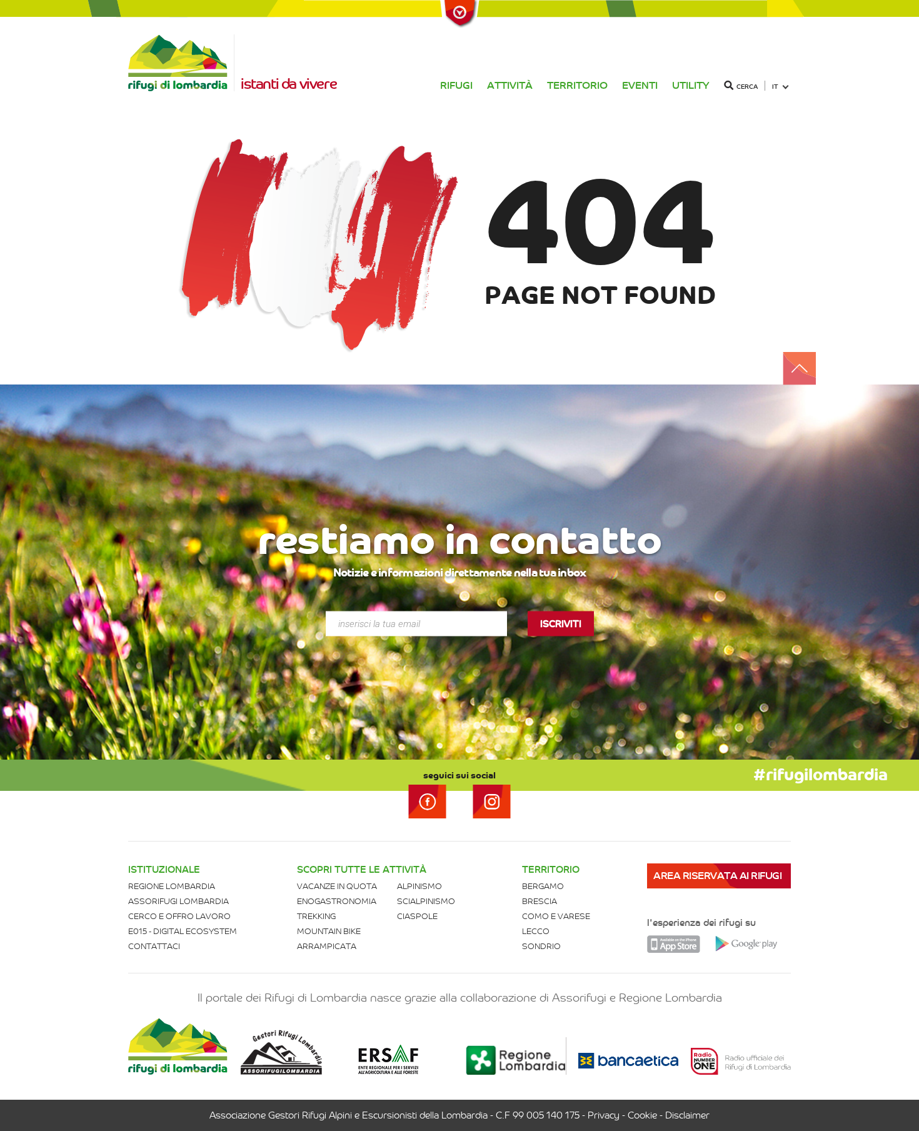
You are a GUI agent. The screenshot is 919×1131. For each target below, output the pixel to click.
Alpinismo (419, 886)
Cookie (642, 1115)
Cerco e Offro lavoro (179, 916)
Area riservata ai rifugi (717, 876)
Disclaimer (687, 1115)
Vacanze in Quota (337, 886)
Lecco (536, 931)
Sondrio (541, 946)
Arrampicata (326, 946)
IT (775, 87)
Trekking (316, 916)
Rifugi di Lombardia (181, 62)
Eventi (640, 85)
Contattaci (154, 946)
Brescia (539, 901)
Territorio (577, 85)
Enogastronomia (336, 901)
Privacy (604, 1115)
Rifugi (456, 85)
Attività (510, 85)
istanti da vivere (288, 84)
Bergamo (543, 886)
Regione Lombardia (171, 886)
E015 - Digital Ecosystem (182, 931)
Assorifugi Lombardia (178, 901)
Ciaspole (417, 916)
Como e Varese (556, 916)
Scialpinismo (426, 901)
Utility (691, 85)
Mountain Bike (329, 931)
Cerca (747, 87)
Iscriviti (560, 624)
